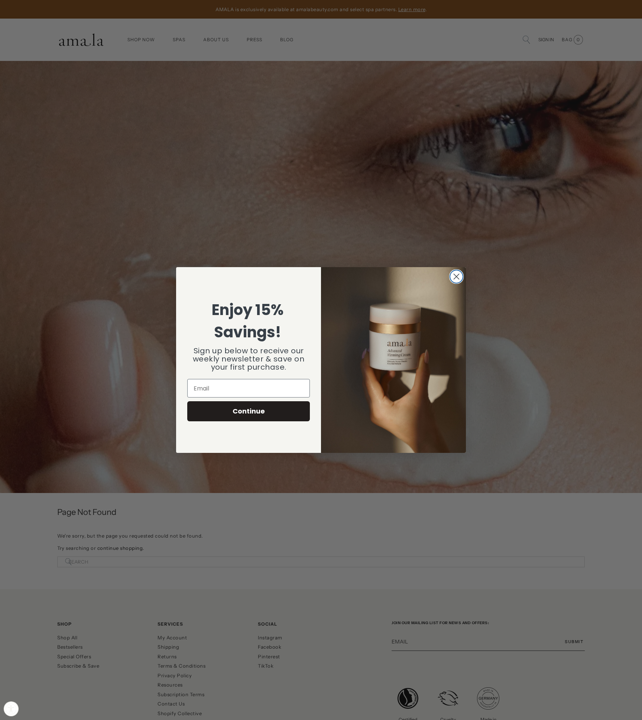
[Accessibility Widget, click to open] (11, 708)
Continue (249, 411)
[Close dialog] (456, 276)
